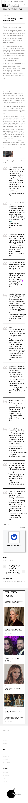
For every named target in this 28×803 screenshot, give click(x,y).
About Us (16, 1)
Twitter (5, 778)
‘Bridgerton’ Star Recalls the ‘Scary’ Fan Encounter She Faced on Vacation (13, 719)
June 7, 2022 (11, 13)
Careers (5, 740)
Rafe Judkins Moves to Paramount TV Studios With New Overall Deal (13, 602)
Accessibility (6, 762)
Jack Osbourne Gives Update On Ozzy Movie (12, 659)
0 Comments (6, 15)
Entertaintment (12, 8)
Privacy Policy (7, 756)
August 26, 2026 (8, 691)
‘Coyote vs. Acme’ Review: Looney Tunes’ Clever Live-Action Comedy (13, 710)
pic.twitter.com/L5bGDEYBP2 (18, 387)
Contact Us (16, 4)
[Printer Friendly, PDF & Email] (22, 527)
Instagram (6, 775)
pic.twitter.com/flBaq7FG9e (17, 352)
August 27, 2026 (8, 604)
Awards (19, 8)
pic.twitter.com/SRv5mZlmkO (18, 514)
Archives (5, 737)
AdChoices (5, 759)
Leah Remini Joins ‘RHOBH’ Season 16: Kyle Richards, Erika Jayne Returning (13, 688)
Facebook (5, 772)
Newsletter (21, 1)
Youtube (5, 781)
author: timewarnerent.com (10, 14)
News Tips (5, 743)
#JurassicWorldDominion (16, 206)
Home (4, 8)
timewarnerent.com (14, 545)
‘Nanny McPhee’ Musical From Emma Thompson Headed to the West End (13, 631)
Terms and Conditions (8, 753)
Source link (6, 524)
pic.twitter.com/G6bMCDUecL (18, 452)
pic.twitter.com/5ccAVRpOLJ (18, 314)
